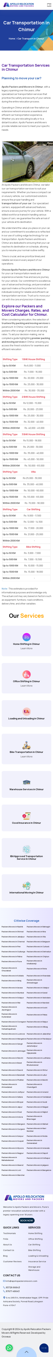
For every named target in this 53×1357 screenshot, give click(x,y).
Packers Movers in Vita (36, 937)
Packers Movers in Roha (37, 968)
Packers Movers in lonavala (38, 1148)
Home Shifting (35, 1233)
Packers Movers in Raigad (37, 1107)
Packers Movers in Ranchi (12, 1058)
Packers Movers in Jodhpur (13, 1092)
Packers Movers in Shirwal (12, 931)
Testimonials (9, 1233)
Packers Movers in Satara (12, 1097)
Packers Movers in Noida (37, 1136)
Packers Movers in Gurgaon (13, 1129)
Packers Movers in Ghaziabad (9, 969)
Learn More (27, 648)
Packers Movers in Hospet (13, 1141)
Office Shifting (35, 1239)
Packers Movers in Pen (11, 946)
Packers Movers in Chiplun (38, 956)
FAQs (5, 1239)
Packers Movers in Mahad (37, 1124)
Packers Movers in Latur (37, 1075)
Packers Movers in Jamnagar (14, 1051)
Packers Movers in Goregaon (14, 1022)
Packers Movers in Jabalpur (13, 937)
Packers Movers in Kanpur (12, 1136)
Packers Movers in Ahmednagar (34, 981)
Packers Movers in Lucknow (13, 1034)
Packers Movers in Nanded (38, 1003)
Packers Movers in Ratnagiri (38, 927)
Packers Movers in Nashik (12, 927)
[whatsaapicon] (9, 1347)
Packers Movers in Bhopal (12, 1102)
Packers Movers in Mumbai (13, 993)
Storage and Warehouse (34, 1268)
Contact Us (8, 1250)
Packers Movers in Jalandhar (39, 1034)
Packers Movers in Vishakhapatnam (9, 1027)
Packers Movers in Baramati (13, 1075)
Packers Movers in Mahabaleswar (9, 1158)
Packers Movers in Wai (11, 1003)
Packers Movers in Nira (36, 931)
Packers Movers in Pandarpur (39, 1039)
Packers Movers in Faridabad (39, 1097)
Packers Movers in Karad (37, 993)
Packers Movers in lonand (37, 1092)
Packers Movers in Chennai (13, 941)
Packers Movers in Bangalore (39, 1170)
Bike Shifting (34, 1250)
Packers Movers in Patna (12, 956)
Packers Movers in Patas (37, 1015)
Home (12, 38)
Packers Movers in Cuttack (38, 946)
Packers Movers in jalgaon (38, 1165)
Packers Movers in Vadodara (38, 997)
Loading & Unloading (38, 1255)
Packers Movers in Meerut (12, 1165)
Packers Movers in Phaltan (13, 1080)
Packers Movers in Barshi (37, 1080)
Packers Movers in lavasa (12, 987)
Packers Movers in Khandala (38, 976)
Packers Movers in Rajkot (37, 1112)
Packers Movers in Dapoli (37, 1153)
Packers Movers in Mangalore (14, 1039)
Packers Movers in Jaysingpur (9, 1008)
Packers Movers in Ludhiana (38, 1058)
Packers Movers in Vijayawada (34, 1051)
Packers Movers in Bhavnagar (34, 1117)
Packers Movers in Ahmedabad (9, 1085)
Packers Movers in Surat (37, 1102)
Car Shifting (34, 1244)
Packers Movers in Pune (12, 961)
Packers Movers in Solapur (13, 997)
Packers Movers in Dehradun (39, 951)
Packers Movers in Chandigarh (34, 1085)
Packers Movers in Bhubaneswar (34, 1063)
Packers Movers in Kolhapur (38, 1158)
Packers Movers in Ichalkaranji (34, 962)
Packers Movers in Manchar (13, 1175)
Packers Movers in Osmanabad (34, 1141)
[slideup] (26, 1352)
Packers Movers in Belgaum (38, 941)
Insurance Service (37, 1261)
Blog (5, 1255)
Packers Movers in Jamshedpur (34, 1044)
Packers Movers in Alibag (37, 1027)
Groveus (6, 1336)
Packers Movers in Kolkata (13, 976)
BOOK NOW (26, 1220)
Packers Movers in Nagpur (13, 1153)
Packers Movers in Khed (12, 1112)
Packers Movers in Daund (12, 1070)
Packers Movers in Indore (12, 1117)
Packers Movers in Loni (11, 1170)
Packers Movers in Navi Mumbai (36, 1129)
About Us (7, 1244)
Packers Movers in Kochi (37, 1007)
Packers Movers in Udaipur (38, 987)
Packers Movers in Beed (12, 1063)
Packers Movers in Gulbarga (13, 951)
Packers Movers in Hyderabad (9, 1015)
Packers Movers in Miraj (11, 980)
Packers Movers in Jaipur (12, 1107)
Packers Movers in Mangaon (13, 1124)
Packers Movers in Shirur (37, 1070)
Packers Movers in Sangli (12, 1044)
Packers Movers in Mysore (13, 1148)
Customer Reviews (12, 1261)
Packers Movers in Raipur (37, 1022)
